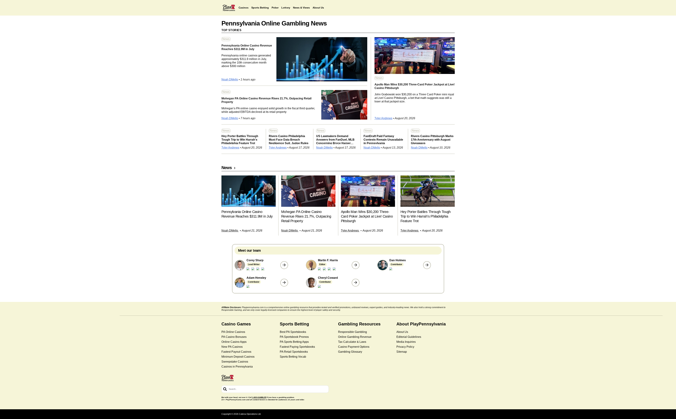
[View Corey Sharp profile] (284, 265)
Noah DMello (229, 79)
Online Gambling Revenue (354, 336)
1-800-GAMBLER (259, 397)
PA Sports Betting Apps (294, 341)
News (226, 39)
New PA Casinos (232, 346)
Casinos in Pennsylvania (237, 366)
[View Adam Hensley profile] (284, 283)
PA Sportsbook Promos (294, 336)
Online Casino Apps (234, 341)
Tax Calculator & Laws (352, 341)
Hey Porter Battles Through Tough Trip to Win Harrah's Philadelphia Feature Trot (239, 139)
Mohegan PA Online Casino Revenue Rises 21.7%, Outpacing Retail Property (266, 100)
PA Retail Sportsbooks (294, 351)
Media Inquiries (406, 341)
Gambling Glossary (350, 351)
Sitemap (401, 351)
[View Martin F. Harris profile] (355, 265)
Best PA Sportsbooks (293, 331)
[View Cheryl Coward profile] (355, 283)
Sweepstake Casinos (234, 361)
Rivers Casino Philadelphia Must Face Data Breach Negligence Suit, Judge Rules (288, 139)
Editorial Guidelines (408, 336)
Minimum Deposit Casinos (237, 356)
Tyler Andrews (383, 118)
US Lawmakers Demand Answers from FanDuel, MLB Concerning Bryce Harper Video (335, 139)
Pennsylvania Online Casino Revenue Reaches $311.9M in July (246, 47)
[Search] (225, 389)
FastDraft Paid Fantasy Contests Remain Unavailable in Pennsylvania (383, 139)
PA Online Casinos (233, 331)
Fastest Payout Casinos (236, 351)
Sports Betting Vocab (293, 356)
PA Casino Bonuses (234, 336)
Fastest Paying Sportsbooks (297, 346)
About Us (402, 331)
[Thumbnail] (248, 191)
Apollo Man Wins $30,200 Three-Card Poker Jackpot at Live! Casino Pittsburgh (414, 86)
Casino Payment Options (353, 346)
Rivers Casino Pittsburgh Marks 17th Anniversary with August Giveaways (432, 139)
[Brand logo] (229, 8)
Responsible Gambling (352, 331)
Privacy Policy (405, 346)
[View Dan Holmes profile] (427, 265)
